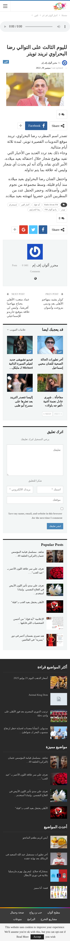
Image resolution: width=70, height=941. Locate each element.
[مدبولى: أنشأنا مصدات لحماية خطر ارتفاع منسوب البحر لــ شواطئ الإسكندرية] (58, 732)
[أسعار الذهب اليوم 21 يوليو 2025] (58, 682)
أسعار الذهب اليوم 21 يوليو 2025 (31, 678)
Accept (37, 936)
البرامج (31, 919)
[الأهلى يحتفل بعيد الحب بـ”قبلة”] (54, 606)
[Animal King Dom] (58, 699)
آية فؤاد (37, 205)
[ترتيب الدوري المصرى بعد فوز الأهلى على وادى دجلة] (58, 716)
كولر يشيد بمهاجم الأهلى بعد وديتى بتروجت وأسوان (52, 303)
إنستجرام (13, 205)
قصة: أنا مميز (41, 887)
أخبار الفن (25, 205)
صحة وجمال (17, 912)
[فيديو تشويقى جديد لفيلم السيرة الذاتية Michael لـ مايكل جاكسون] (20, 345)
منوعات (17, 919)
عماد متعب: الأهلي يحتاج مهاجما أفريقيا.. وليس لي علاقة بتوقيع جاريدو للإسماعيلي (18, 307)
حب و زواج (35, 912)
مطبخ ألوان (53, 912)
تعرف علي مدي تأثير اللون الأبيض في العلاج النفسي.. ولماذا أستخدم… (26, 589)
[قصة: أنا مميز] (58, 892)
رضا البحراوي (34, 210)
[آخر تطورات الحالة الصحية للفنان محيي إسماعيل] (50, 345)
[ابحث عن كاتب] (35, 252)
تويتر (63, 210)
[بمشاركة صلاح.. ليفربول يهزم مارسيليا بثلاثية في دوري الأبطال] (58, 875)
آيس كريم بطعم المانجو (35, 837)
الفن (6, 62)
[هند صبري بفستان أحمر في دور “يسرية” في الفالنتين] (54, 640)
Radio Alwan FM (51, 205)
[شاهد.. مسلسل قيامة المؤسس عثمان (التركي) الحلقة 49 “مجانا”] (54, 556)
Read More (23, 937)
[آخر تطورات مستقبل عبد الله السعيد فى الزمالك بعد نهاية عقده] (58, 859)
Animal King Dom (38, 694)
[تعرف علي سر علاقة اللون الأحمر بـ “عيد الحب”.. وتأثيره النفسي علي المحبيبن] (54, 573)
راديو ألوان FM (51, 210)
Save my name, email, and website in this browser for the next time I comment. (35, 515)
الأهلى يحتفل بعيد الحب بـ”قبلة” (27, 602)
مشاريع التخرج (49, 919)
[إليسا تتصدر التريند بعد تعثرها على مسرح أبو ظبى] (20, 383)
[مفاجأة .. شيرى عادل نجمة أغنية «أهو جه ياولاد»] (50, 383)
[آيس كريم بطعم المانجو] (58, 842)
